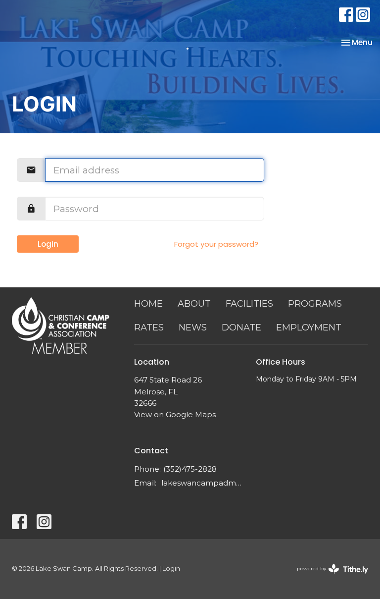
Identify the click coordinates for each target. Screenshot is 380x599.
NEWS (193, 327)
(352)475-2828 (190, 469)
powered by (328, 577)
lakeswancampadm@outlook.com (203, 483)
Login (48, 244)
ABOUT (194, 303)
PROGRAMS (315, 303)
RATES (149, 327)
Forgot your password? (216, 244)
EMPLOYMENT (308, 327)
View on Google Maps (175, 414)
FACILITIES (249, 303)
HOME (148, 303)
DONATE (241, 327)
